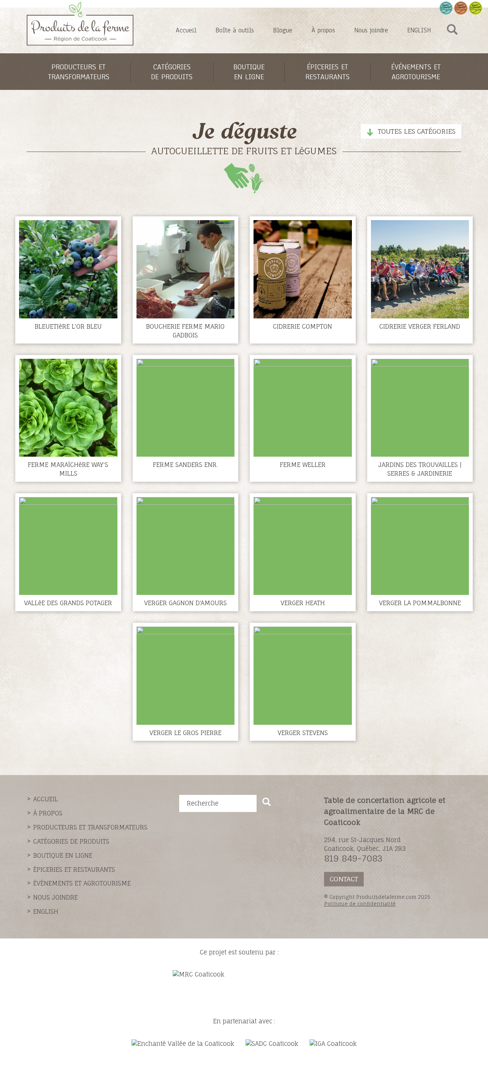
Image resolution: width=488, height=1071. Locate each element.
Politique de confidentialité (360, 904)
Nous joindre (371, 30)
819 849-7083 (353, 858)
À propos (323, 30)
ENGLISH (419, 30)
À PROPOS (48, 813)
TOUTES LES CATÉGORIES (417, 131)
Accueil (186, 30)
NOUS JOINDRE (55, 897)
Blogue (282, 30)
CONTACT (344, 879)
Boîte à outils (234, 30)
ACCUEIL (45, 799)
